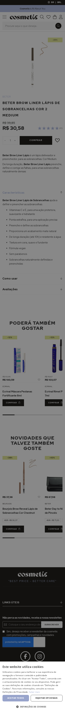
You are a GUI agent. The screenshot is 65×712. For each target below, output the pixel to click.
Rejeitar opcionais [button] (47, 698)
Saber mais (34, 692)
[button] (32, 706)
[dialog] (32, 356)
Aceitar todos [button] (15, 698)
